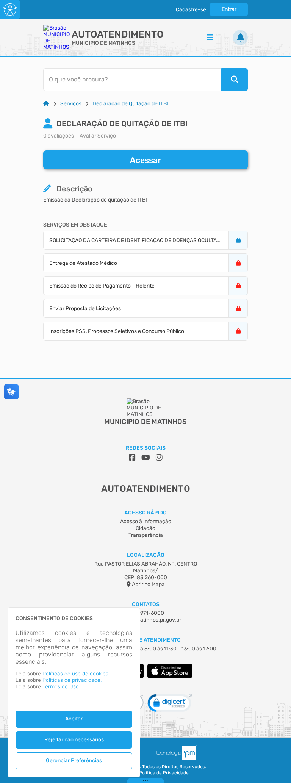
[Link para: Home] (46, 103)
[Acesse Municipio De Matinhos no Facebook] (132, 457)
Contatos (146, 604)
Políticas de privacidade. (72, 680)
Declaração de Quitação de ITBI (130, 103)
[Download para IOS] (169, 676)
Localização (145, 555)
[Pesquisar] (234, 79)
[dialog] (74, 692)
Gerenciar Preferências (74, 760)
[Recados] (240, 37)
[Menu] (210, 37)
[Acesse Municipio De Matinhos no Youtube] (145, 457)
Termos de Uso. (61, 686)
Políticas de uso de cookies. (76, 673)
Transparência (145, 535)
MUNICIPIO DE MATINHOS (103, 43)
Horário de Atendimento (146, 640)
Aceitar (74, 719)
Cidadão (145, 528)
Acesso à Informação (145, 521)
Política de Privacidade (164, 772)
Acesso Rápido (145, 512)
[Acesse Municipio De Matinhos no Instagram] (159, 457)
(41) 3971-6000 (145, 613)
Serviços (70, 103)
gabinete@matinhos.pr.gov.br (145, 620)
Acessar (145, 160)
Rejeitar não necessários (74, 739)
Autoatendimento (117, 34)
